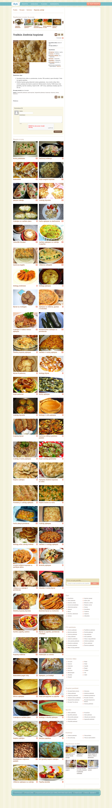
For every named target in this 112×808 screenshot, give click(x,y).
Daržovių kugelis (19, 265)
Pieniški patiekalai (88, 632)
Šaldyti (85, 668)
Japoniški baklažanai (17, 27)
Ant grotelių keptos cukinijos (48, 759)
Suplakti (86, 666)
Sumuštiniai (87, 609)
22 (36, 179)
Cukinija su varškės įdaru (22, 717)
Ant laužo (70, 661)
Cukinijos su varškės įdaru (22, 221)
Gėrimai (70, 616)
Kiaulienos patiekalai (73, 643)
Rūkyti (85, 661)
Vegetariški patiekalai (40, 92)
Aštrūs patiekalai (72, 712)
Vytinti (85, 674)
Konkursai (34, 4)
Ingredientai (54, 4)
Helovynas (86, 691)
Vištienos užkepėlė (45, 265)
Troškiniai (86, 611)
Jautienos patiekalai (72, 638)
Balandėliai (17, 179)
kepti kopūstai (31, 92)
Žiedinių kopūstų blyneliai (22, 611)
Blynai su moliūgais (20, 307)
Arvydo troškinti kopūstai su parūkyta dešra (22, 566)
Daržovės (29, 10)
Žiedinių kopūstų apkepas (22, 352)
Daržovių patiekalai (72, 634)
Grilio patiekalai (71, 600)
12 (62, 179)
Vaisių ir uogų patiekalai (90, 638)
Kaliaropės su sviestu (46, 654)
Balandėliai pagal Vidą (21, 675)
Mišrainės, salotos (88, 602)
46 (36, 200)
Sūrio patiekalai (88, 636)
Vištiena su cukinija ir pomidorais (20, 589)
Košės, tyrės (87, 600)
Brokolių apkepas (45, 565)
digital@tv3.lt (93, 792)
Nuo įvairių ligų (71, 737)
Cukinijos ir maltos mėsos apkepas (22, 330)
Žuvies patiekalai (88, 643)
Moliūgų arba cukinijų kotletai (23, 544)
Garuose (70, 663)
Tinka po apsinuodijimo (89, 737)
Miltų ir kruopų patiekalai (73, 647)
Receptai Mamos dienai (73, 691)
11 (36, 329)
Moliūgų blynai (44, 373)
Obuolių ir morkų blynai (47, 588)
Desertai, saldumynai (73, 613)
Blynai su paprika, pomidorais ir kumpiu (55, 28)
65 (62, 200)
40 (36, 242)
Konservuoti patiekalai (73, 605)
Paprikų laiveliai (44, 782)
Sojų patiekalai (87, 634)
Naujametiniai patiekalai (73, 700)
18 (62, 221)
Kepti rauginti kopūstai (46, 179)
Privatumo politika (29, 792)
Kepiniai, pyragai (88, 598)
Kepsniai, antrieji (39, 10)
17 (36, 759)
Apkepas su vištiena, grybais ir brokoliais (49, 308)
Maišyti (69, 668)
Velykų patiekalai (72, 693)
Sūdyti (85, 663)
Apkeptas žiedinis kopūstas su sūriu (48, 480)
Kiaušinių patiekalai (72, 645)
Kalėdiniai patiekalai (89, 693)
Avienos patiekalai (72, 630)
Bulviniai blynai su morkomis (49, 611)
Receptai (25, 4)
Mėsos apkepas (18, 696)
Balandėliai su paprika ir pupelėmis (27, 27)
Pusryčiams (70, 598)
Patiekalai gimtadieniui (89, 695)
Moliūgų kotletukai (19, 286)
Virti (85, 672)
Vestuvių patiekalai (88, 703)
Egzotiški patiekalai (72, 714)
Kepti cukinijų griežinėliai (47, 459)
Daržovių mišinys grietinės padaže (48, 437)
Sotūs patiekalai (88, 714)
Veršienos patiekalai (89, 641)
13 (36, 523)
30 (36, 264)
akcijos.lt (59, 66)
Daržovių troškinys (45, 158)
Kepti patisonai (18, 394)
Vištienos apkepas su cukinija (23, 782)
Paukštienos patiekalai (89, 630)
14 (36, 158)
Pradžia (15, 10)
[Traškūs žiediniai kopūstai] (21, 67)
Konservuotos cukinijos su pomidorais (48, 330)
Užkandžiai (87, 616)
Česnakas (52, 62)
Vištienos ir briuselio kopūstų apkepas (38, 27)
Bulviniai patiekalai (72, 632)
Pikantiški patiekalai (72, 721)
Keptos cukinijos (18, 480)
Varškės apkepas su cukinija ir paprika (49, 243)
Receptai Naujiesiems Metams (89, 700)
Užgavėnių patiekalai (73, 695)
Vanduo (51, 54)
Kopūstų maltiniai (19, 654)
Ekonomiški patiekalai (73, 717)
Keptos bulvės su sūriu (47, 502)
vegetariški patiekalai (22, 92)
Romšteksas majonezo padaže (21, 760)
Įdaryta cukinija (18, 200)
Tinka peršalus (87, 735)
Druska (51, 58)
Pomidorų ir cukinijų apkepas (23, 502)
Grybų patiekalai (72, 636)
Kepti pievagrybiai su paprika (49, 696)
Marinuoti (70, 670)
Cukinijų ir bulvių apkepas (22, 459)
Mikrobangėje (71, 672)
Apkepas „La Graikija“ (46, 675)
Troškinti (86, 670)
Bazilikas (52, 60)
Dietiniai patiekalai (72, 735)
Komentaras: (22, 115)
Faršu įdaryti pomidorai (21, 523)
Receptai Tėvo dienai (73, 702)
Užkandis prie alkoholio (89, 717)
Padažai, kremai (88, 605)
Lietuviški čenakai (19, 242)
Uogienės (86, 613)
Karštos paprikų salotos (21, 632)
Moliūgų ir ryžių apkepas (47, 415)
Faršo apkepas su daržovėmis (49, 221)
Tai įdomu (44, 4)
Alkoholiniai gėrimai (72, 607)
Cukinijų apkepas (45, 523)
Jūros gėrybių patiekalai (73, 641)
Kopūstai (52, 52)
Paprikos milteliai (54, 55)
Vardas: (21, 111)
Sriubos (86, 607)
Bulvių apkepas (44, 394)
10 (62, 242)
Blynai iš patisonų (19, 373)
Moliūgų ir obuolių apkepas (48, 717)
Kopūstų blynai (18, 436)
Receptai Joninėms (88, 697)
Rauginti (70, 677)
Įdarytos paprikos (45, 738)
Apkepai (70, 609)
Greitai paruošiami (72, 719)
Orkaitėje (70, 674)
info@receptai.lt (78, 792)
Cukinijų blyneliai (45, 200)
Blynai (69, 611)
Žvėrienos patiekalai (89, 645)
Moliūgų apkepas (45, 286)
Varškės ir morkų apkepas (48, 352)
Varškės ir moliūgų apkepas (48, 544)
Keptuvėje (47, 92)
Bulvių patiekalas (19, 158)
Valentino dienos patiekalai (74, 697)
